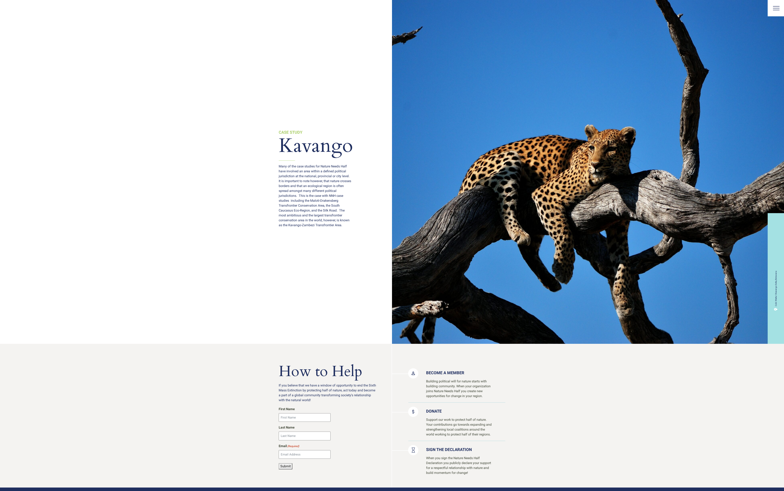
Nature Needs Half (17, 9)
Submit (285, 466)
